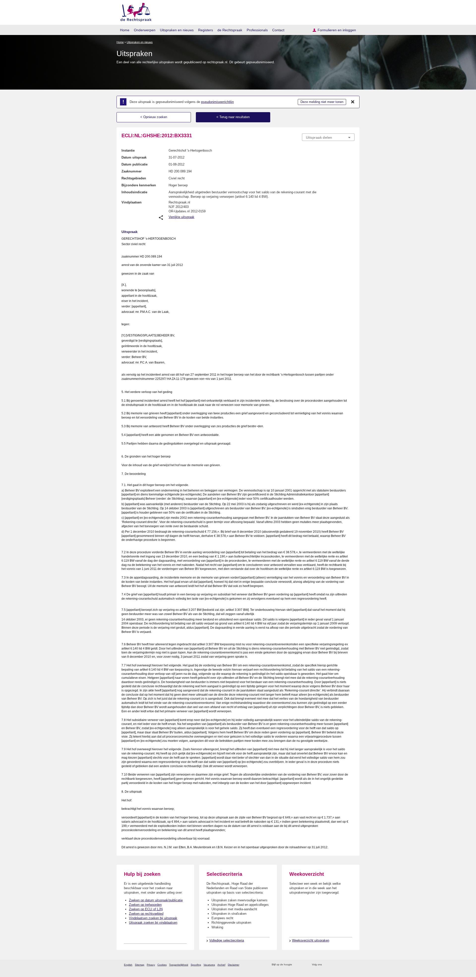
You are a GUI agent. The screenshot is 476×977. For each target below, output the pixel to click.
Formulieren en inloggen (337, 30)
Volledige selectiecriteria (226, 940)
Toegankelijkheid (178, 964)
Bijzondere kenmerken (138, 185)
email (303, 964)
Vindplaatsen (131, 202)
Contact (278, 30)
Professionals (257, 30)
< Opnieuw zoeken (153, 117)
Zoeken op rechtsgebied (146, 913)
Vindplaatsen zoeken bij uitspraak (153, 918)
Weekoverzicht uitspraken (310, 940)
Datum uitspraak (134, 157)
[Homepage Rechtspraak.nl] (134, 11)
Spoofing (196, 964)
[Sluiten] (353, 102)
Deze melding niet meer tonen (321, 102)
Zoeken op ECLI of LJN (146, 909)
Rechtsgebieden (133, 178)
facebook (332, 964)
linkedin (345, 964)
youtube (352, 964)
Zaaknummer (131, 171)
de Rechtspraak (229, 30)
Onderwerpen (144, 30)
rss (296, 964)
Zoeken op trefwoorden (145, 905)
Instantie (128, 150)
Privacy (151, 964)
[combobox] (328, 137)
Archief (221, 964)
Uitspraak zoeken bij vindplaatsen (153, 922)
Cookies (162, 964)
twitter (326, 964)
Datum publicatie (134, 164)
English (128, 964)
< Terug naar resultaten (233, 117)
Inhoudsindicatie (134, 192)
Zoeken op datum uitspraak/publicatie (156, 900)
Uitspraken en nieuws (177, 30)
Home (124, 30)
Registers (205, 30)
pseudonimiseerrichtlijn (217, 102)
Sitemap (139, 964)
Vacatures (209, 964)
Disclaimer (233, 964)
